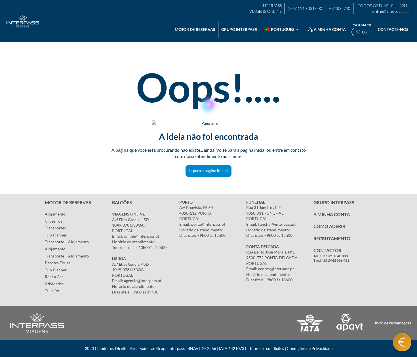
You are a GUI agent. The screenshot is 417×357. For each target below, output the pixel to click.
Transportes (55, 227)
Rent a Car (54, 276)
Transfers (53, 290)
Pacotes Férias (57, 262)
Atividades (54, 283)
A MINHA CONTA (331, 214)
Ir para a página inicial (208, 170)
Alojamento (55, 214)
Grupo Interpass (239, 29)
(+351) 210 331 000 (305, 8)
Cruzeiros (53, 221)
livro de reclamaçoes (393, 322)
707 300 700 (339, 8)
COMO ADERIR (329, 226)
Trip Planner (56, 235)
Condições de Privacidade (309, 348)
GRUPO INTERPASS (333, 202)
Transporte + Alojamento (67, 241)
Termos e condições (266, 348)
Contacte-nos (393, 29)
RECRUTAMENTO (331, 238)
